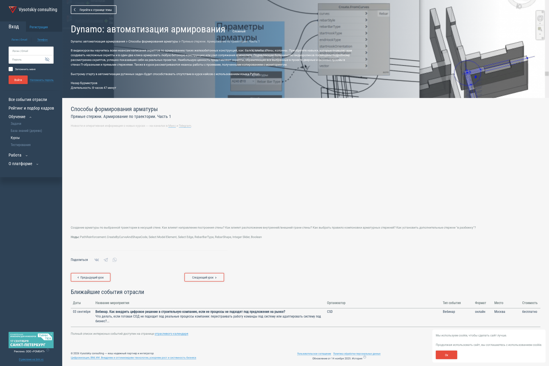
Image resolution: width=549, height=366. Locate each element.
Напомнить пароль (42, 79)
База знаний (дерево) (26, 131)
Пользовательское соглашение (314, 353)
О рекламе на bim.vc (31, 359)
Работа (15, 155)
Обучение (17, 116)
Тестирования (21, 145)
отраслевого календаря (171, 333)
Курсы (15, 138)
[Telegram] (106, 260)
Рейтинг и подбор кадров (31, 108)
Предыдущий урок (92, 277)
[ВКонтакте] (96, 260)
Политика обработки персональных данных (356, 353)
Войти (18, 80)
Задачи (16, 124)
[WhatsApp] (115, 260)
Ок (446, 355)
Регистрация (39, 27)
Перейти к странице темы (96, 10)
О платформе (20, 163)
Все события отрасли (28, 99)
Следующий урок (203, 277)
